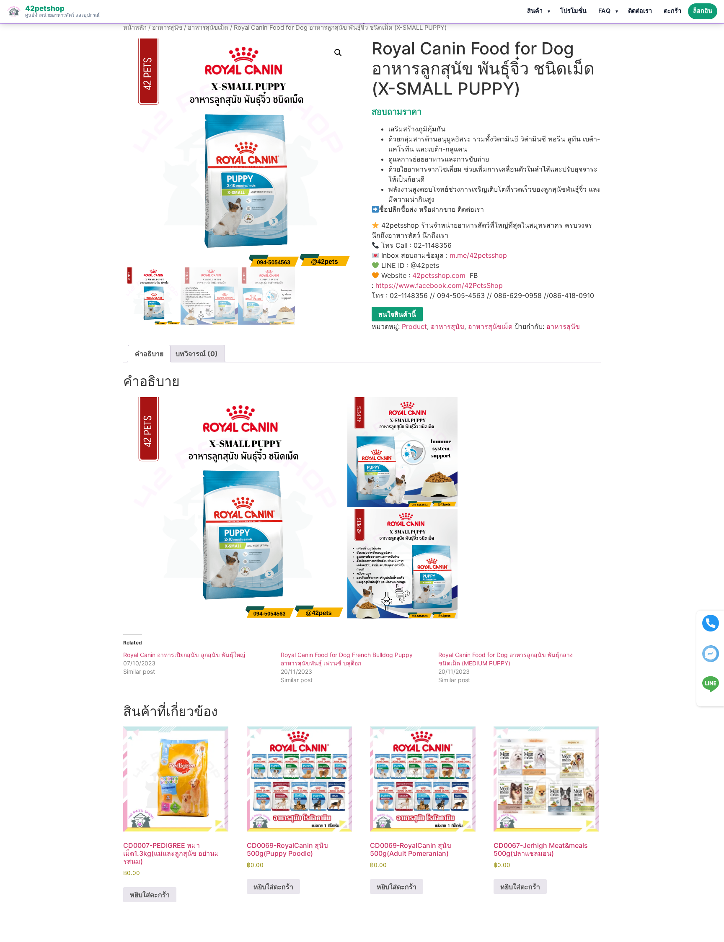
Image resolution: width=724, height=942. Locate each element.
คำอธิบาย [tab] (149, 353)
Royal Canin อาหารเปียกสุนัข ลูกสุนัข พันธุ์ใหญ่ (184, 654)
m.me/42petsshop (478, 255)
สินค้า (535, 11)
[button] (338, 52)
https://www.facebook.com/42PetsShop (439, 285)
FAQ (604, 11)
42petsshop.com (438, 275)
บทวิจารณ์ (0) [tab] (197, 353)
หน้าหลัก (135, 27)
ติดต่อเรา (640, 11)
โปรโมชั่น (573, 11)
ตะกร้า (672, 11)
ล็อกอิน (702, 11)
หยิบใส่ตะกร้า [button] (150, 895)
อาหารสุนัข (167, 27)
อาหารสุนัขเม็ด (208, 27)
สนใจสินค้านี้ (397, 314)
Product (414, 326)
